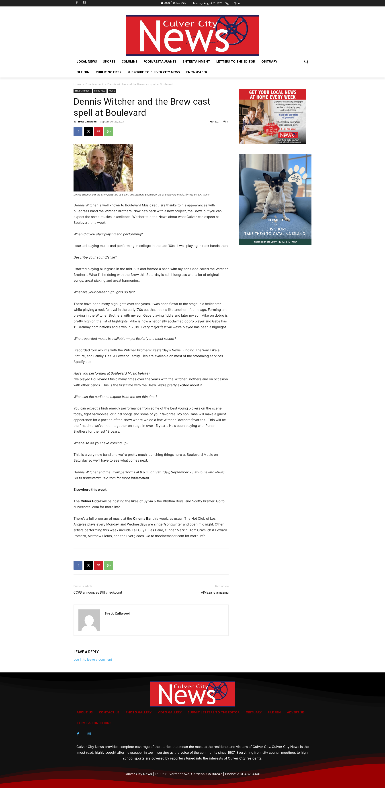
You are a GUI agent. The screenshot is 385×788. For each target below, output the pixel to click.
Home (77, 84)
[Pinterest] (98, 131)
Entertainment (94, 84)
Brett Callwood (87, 121)
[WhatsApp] (108, 131)
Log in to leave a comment (93, 659)
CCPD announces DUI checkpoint (98, 592)
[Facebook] (78, 131)
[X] (88, 131)
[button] (306, 61)
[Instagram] (89, 733)
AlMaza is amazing (215, 592)
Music (112, 90)
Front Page (99, 90)
